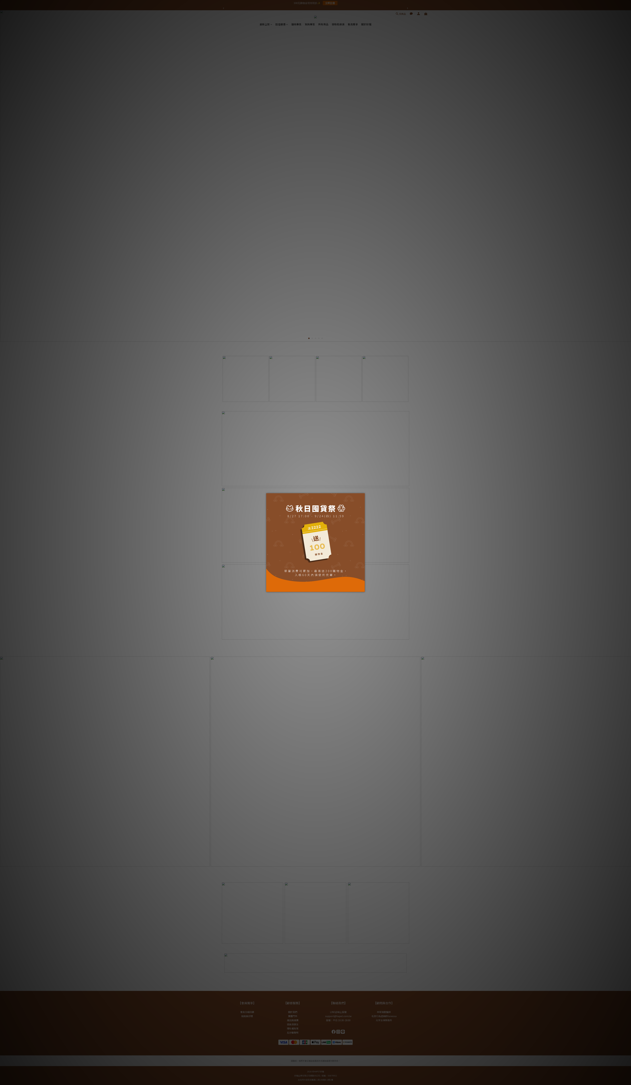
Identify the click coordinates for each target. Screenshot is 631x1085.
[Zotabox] (363, 589)
